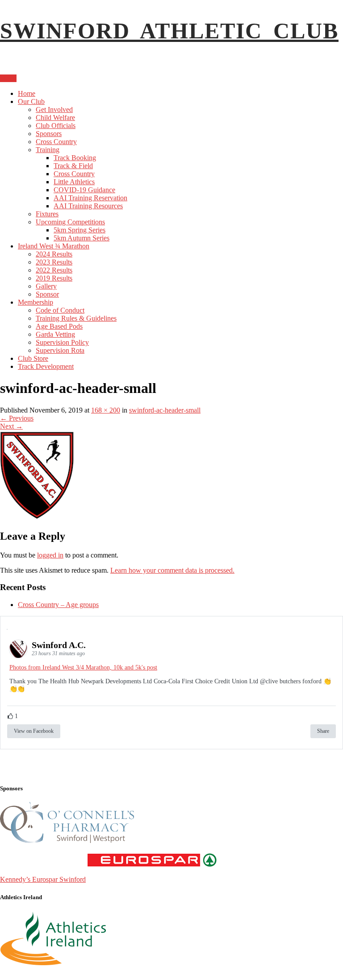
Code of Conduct (60, 310)
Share (323, 731)
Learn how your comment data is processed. (172, 570)
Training (47, 149)
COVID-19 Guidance (84, 190)
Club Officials (55, 125)
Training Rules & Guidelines (76, 318)
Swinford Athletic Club (169, 30)
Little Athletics (74, 182)
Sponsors (49, 133)
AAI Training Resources (88, 206)
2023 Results (54, 262)
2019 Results (54, 278)
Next (11, 426)
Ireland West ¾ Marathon (53, 246)
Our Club (31, 101)
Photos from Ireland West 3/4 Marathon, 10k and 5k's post (83, 667)
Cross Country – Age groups (58, 604)
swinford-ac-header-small (165, 410)
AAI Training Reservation (90, 198)
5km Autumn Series (81, 238)
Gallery (46, 286)
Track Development (46, 366)
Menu (8, 78)
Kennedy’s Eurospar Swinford (43, 879)
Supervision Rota (60, 350)
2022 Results (54, 270)
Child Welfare (55, 117)
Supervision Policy (62, 342)
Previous (16, 418)
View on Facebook (34, 731)
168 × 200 (105, 410)
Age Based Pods (59, 326)
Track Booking (75, 157)
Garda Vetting (55, 334)
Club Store (33, 358)
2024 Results (54, 254)
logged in (50, 555)
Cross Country (56, 141)
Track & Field (73, 165)
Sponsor (47, 294)
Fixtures (47, 214)
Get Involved (54, 109)
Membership (35, 302)
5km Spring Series (79, 230)
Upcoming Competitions (70, 222)
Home (26, 93)
